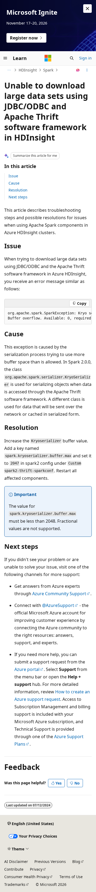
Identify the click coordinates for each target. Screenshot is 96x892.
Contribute (13, 869)
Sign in (85, 58)
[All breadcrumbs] (9, 70)
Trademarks (14, 884)
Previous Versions (50, 861)
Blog (76, 861)
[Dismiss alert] (87, 8)
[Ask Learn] (78, 70)
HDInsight (28, 70)
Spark (48, 70)
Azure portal (26, 669)
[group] (48, 315)
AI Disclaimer (16, 861)
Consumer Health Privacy (26, 876)
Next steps (18, 196)
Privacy (36, 869)
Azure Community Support (59, 594)
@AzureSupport (58, 605)
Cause (14, 183)
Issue (13, 175)
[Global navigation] (5, 58)
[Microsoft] (48, 58)
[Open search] (71, 58)
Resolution (18, 190)
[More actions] (87, 70)
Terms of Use (71, 876)
